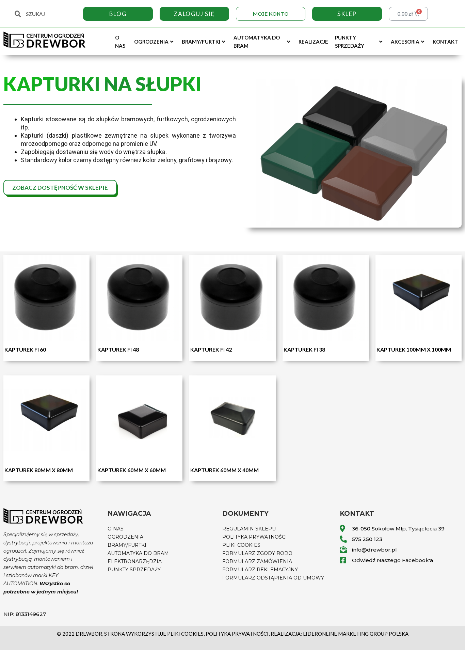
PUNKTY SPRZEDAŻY (134, 570)
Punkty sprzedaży (349, 41)
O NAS (116, 529)
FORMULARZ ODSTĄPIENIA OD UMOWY (273, 578)
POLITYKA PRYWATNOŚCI (254, 537)
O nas (120, 41)
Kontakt (445, 41)
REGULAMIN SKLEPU (249, 529)
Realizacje (313, 41)
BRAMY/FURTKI (127, 545)
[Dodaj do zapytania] (83, 281)
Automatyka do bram (257, 41)
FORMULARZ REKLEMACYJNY (260, 570)
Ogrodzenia (151, 41)
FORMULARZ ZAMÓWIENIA (257, 561)
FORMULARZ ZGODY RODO (257, 553)
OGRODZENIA (125, 537)
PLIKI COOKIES (241, 545)
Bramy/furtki (201, 41)
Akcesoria (405, 41)
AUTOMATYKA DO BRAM (138, 553)
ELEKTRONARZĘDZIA (135, 561)
